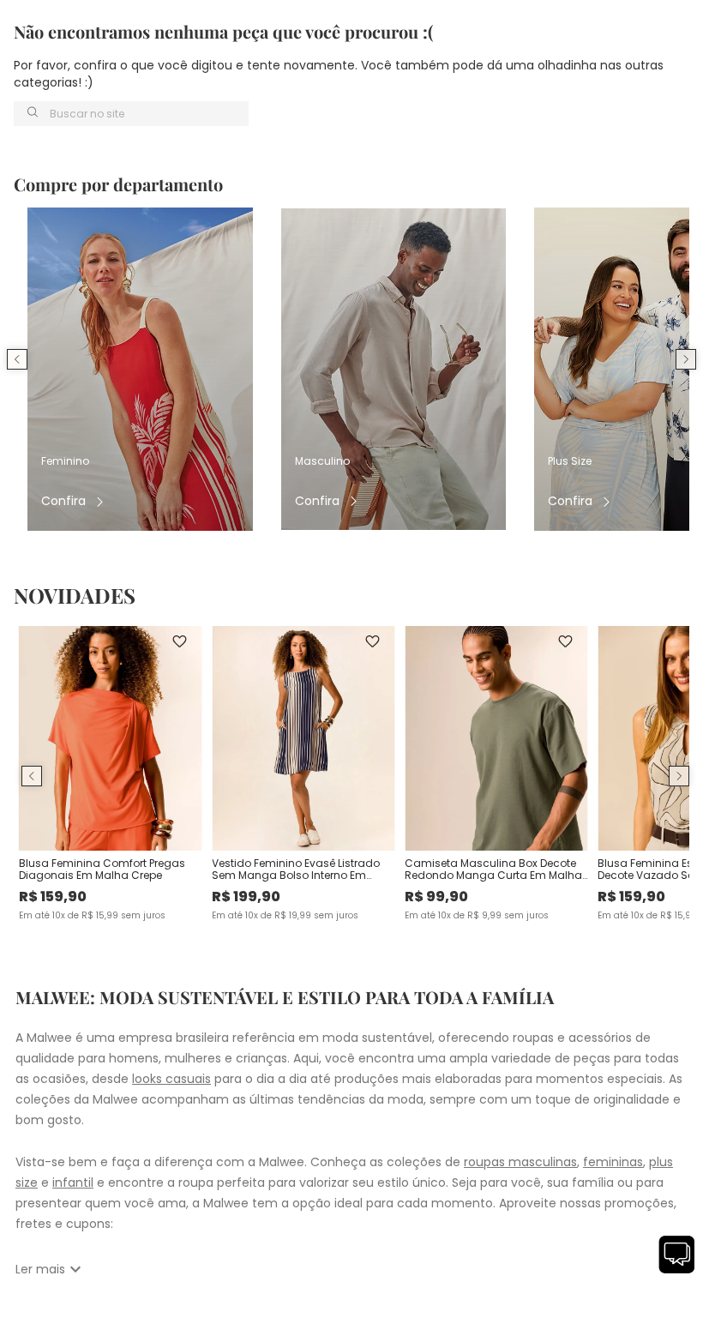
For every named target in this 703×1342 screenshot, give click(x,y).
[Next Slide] (686, 359)
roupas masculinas (520, 1161)
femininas (613, 1161)
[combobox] (131, 113)
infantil (72, 1182)
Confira (63, 501)
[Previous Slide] (17, 359)
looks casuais (171, 1078)
